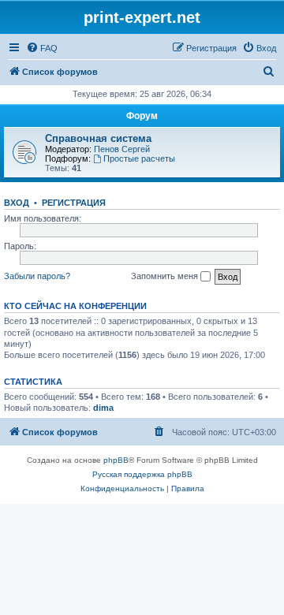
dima (103, 407)
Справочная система (98, 138)
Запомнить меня (165, 276)
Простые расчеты (139, 158)
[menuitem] (42, 48)
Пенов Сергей (122, 149)
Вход (16, 202)
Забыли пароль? (37, 276)
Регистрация (74, 202)
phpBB (116, 460)
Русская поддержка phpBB (142, 474)
